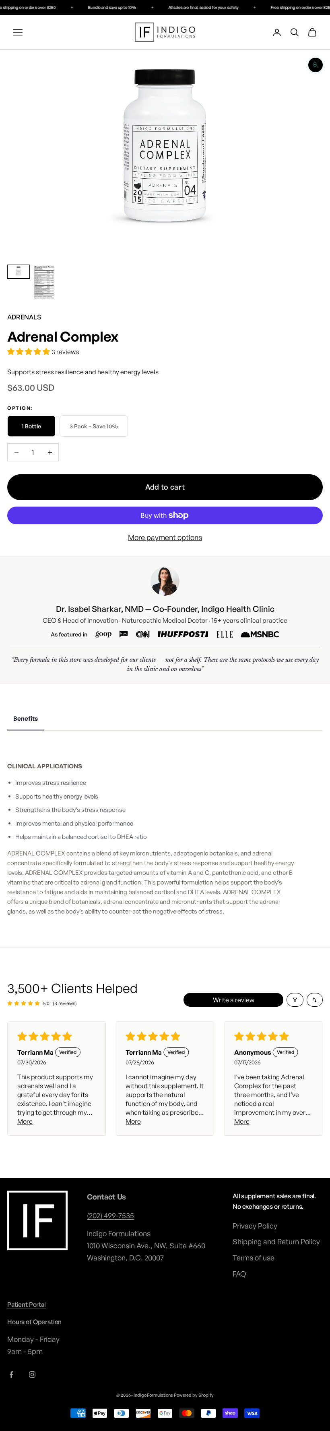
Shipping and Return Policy (276, 1241)
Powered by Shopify (194, 1395)
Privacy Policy (255, 1225)
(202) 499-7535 (110, 1215)
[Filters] (295, 1000)
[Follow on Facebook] (11, 1375)
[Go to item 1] (18, 272)
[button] (29, 351)
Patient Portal (26, 1304)
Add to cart (165, 486)
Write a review (233, 1000)
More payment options (165, 537)
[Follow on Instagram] (32, 1375)
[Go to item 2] (44, 282)
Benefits (25, 718)
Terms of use (253, 1257)
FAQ (239, 1273)
